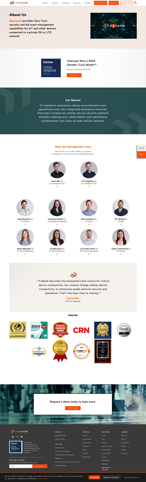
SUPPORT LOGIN (126, 3)
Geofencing (58, 458)
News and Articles (107, 446)
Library (104, 435)
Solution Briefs (106, 453)
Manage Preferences (131, 477)
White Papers (106, 460)
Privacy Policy (43, 478)
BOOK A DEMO (72, 408)
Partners (123, 446)
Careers (123, 450)
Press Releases (106, 450)
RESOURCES (106, 432)
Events (104, 443)
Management (125, 443)
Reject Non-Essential (111, 477)
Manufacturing (86, 439)
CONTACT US (114, 3)
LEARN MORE (74, 75)
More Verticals (86, 457)
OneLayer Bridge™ (60, 435)
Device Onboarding (60, 465)
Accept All (94, 477)
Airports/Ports (86, 443)
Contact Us (124, 453)
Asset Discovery (60, 448)
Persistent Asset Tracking (62, 451)
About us (124, 435)
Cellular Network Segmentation (64, 455)
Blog (103, 439)
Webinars (104, 464)
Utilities (84, 435)
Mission (123, 439)
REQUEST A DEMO (100, 3)
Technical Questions (142, 147)
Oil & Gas (85, 453)
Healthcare (85, 446)
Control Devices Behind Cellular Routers (67, 462)
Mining (84, 450)
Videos (104, 457)
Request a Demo (60, 439)
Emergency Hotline (141, 154)
